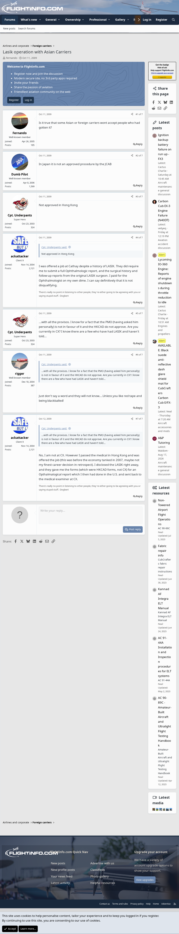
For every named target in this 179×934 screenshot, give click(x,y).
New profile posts (63, 870)
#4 (137, 237)
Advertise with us (102, 863)
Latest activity (60, 883)
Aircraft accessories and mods (164, 427)
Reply (139, 144)
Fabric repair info (162, 550)
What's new (29, 20)
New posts (9, 28)
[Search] (173, 19)
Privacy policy (137, 903)
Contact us (104, 903)
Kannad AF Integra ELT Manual (163, 598)
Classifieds (97, 870)
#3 (137, 196)
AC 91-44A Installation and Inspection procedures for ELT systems (165, 657)
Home (156, 903)
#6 (137, 354)
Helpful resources (102, 883)
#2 (137, 155)
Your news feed (61, 876)
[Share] (132, 114)
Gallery (120, 20)
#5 (137, 313)
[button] (40, 19)
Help (148, 903)
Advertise (166, 903)
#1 (137, 114)
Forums (10, 20)
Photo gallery (99, 876)
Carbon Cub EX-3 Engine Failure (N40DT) (164, 210)
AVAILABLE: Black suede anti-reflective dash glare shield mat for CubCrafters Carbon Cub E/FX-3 (164, 374)
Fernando (11, 58)
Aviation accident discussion (164, 244)
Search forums (26, 28)
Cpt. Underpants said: (54, 247)
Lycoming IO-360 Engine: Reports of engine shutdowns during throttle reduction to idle (165, 278)
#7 (137, 418)
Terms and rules (120, 903)
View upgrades (145, 879)
